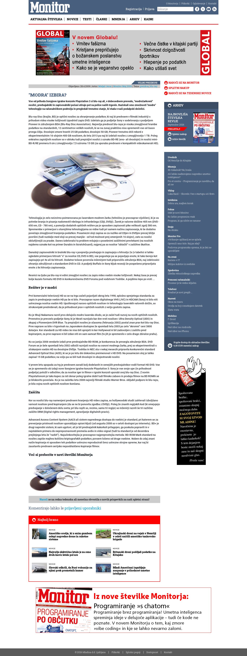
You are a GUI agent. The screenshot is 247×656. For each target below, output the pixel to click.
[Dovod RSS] (214, 9)
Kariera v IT (174, 260)
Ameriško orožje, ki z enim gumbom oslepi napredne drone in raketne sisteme (70, 536)
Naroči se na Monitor (184, 82)
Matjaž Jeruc (105, 86)
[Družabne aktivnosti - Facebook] (196, 9)
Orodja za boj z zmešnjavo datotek (185, 305)
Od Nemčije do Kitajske (179, 160)
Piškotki (185, 3)
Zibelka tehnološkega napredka (184, 273)
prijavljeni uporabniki (83, 508)
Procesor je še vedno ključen (182, 282)
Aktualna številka (46, 19)
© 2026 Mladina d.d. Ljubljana (90, 652)
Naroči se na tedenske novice (190, 93)
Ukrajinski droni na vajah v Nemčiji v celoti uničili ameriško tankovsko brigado (134, 536)
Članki (101, 19)
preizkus (144, 86)
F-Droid (172, 319)
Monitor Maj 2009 (122, 86)
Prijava (149, 9)
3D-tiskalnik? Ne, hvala (179, 169)
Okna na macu (175, 301)
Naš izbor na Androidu (179, 327)
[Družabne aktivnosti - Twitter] (202, 9)
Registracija (134, 9)
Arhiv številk (179, 139)
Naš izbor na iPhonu (178, 331)
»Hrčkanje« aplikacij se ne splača (184, 239)
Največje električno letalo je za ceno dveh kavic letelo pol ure (70, 553)
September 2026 (176, 124)
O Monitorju (172, 3)
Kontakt (212, 3)
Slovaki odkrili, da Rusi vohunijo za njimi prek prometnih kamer (70, 569)
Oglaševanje (199, 3)
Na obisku (173, 230)
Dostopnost (152, 652)
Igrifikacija (173, 323)
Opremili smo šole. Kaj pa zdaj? (184, 243)
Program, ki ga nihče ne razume (184, 220)
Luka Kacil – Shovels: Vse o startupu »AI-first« (191, 193)
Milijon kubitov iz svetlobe (181, 264)
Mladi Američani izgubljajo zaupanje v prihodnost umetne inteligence (131, 570)
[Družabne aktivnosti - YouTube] (208, 9)
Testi (87, 19)
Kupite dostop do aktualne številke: (192, 342)
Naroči (44, 499)
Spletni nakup (179, 88)
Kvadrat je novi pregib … (180, 292)
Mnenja (118, 19)
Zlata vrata (173, 309)
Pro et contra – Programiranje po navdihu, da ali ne (191, 183)
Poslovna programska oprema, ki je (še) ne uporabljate (189, 249)
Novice (72, 19)
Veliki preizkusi (147, 82)
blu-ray (153, 86)
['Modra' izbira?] (83, 180)
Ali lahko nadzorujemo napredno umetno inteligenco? (189, 175)
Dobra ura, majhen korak (180, 203)
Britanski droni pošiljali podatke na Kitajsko (134, 553)
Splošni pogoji (133, 652)
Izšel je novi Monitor (178, 212)
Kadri (148, 19)
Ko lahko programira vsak (181, 216)
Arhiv (134, 19)
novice (52, 530)
